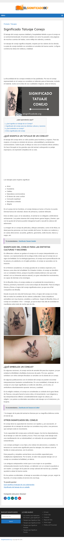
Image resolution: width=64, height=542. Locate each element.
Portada (6, 24)
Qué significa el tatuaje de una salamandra (19, 485)
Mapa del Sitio (48, 520)
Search (11, 521)
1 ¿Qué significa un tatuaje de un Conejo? (19, 123)
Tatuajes (14, 24)
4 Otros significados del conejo (15, 131)
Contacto (46, 517)
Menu (3, 15)
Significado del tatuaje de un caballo (17, 487)
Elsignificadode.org (6, 539)
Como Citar (47, 514)
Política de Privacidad (50, 525)
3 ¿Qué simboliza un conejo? (14, 128)
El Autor (46, 512)
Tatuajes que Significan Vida (31, 520)
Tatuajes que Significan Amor (31, 523)
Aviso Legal (47, 522)
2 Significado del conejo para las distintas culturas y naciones (25, 126)
